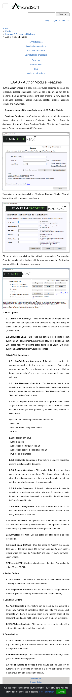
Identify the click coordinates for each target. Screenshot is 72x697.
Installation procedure (36, 46)
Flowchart (36, 60)
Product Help (36, 64)
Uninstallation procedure (36, 55)
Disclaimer (36, 678)
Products (9, 31)
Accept (61, 692)
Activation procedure (36, 50)
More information (46, 692)
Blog (47, 20)
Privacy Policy (36, 682)
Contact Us (64, 20)
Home (5, 28)
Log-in (54, 20)
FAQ (36, 69)
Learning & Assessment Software (20, 34)
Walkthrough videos (36, 73)
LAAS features (36, 42)
